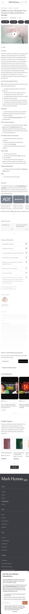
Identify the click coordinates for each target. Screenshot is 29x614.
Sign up (25, 602)
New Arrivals (4, 550)
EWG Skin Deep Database (15, 117)
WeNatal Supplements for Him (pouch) (18, 453)
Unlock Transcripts (23, 361)
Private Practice (5, 521)
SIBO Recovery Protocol (7, 566)
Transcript (13, 22)
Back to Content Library (9, 367)
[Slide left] (11, 214)
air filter (14, 144)
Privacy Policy (15, 611)
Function (3, 517)
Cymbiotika (4, 187)
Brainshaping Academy (7, 563)
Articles (3, 494)
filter (19, 155)
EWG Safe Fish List (14, 127)
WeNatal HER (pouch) (6, 453)
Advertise (4, 527)
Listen (6, 21)
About (3, 514)
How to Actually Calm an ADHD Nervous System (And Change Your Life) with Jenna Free (9, 406)
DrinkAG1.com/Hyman (6, 211)
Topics (21, 22)
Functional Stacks (5, 540)
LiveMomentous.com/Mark (19, 211)
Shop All (3, 537)
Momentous (22, 186)
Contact (3, 504)
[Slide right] (17, 214)
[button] (2, 2)
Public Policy (4, 524)
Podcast (3, 491)
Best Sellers (4, 546)
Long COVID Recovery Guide (8, 569)
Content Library (5, 501)
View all (14, 467)
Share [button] (4, 47)
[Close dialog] (27, 572)
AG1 (18, 186)
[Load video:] (14, 34)
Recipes (3, 498)
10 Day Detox (4, 560)
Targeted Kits (4, 543)
